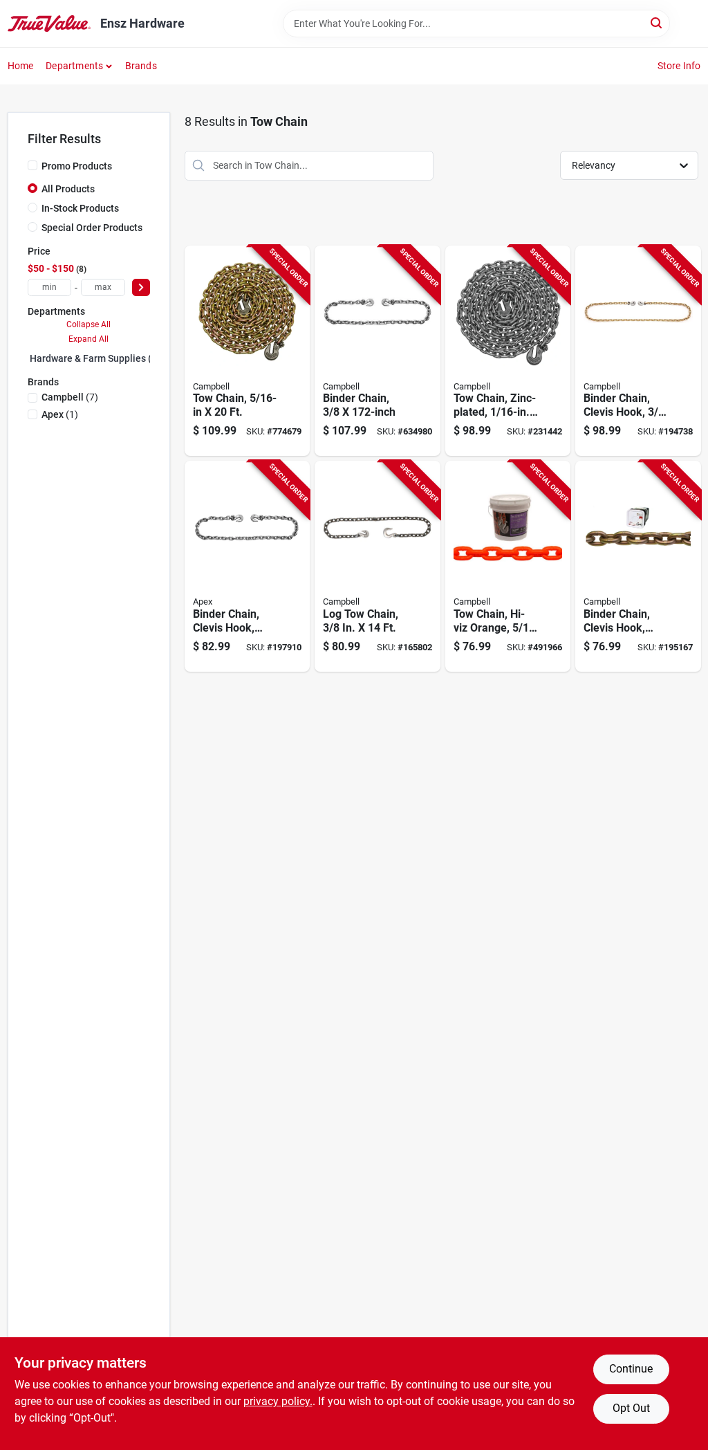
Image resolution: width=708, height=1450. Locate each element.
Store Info (679, 65)
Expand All (88, 339)
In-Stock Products (80, 208)
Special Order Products (91, 227)
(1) (59, 414)
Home (21, 65)
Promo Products (76, 166)
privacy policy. (278, 1401)
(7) (69, 397)
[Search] (657, 22)
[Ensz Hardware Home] (49, 23)
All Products (68, 188)
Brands (141, 65)
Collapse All (88, 324)
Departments (74, 65)
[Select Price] (141, 287)
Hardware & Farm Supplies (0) (95, 358)
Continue (631, 1368)
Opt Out (631, 1408)
